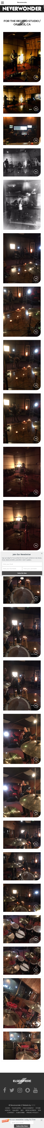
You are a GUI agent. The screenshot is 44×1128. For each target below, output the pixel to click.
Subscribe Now (22, 573)
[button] (22, 554)
